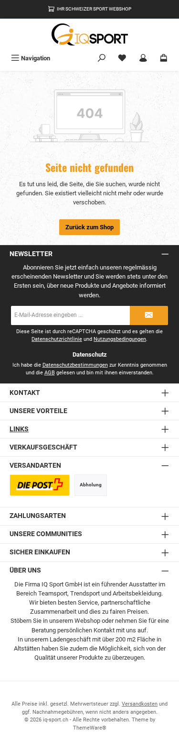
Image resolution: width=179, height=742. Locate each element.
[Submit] (149, 315)
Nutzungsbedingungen (120, 339)
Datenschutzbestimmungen (75, 365)
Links (19, 429)
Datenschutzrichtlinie (57, 339)
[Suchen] (101, 58)
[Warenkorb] (163, 58)
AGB (49, 373)
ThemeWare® (89, 728)
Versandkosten (140, 704)
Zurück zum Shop (89, 227)
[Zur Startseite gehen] (90, 34)
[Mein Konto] (143, 58)
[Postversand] (40, 485)
